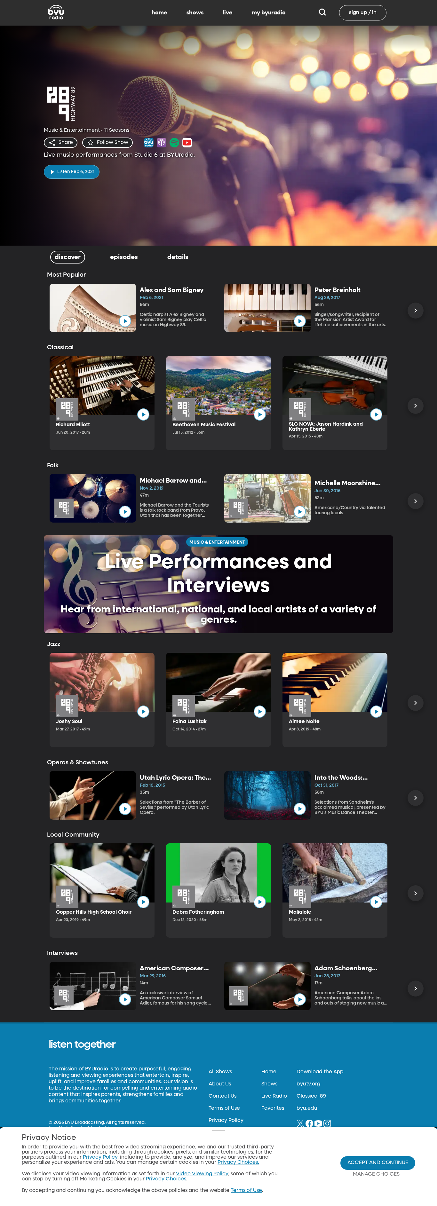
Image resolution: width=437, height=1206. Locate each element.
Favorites (272, 1108)
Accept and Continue (377, 1162)
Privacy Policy (226, 1120)
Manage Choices (376, 1174)
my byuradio (269, 13)
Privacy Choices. (238, 1162)
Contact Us (222, 1096)
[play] (125, 321)
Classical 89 (311, 1096)
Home (268, 1072)
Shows (269, 1084)
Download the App (320, 1072)
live (228, 13)
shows (195, 13)
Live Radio (274, 1096)
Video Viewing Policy (202, 1174)
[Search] (322, 12)
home (159, 13)
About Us (220, 1084)
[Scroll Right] (416, 311)
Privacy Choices (166, 1179)
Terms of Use (224, 1108)
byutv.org (308, 1084)
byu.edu (307, 1108)
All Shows (220, 1072)
